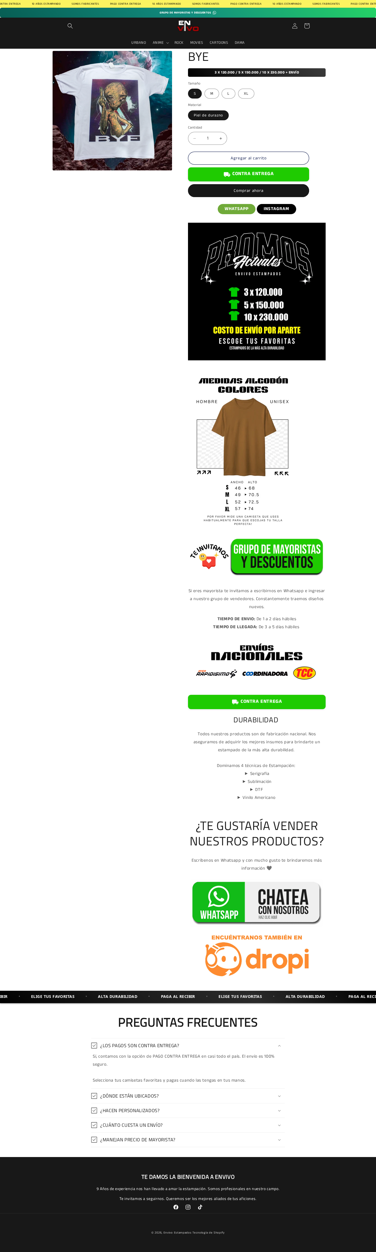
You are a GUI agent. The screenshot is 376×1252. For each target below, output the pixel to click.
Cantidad (195, 127)
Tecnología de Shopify (208, 1233)
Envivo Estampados (178, 1233)
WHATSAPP (237, 209)
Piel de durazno (208, 115)
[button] (70, 26)
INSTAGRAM (276, 209)
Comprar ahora (248, 191)
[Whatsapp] (257, 927)
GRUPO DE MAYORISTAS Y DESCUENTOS (185, 13)
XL (246, 94)
